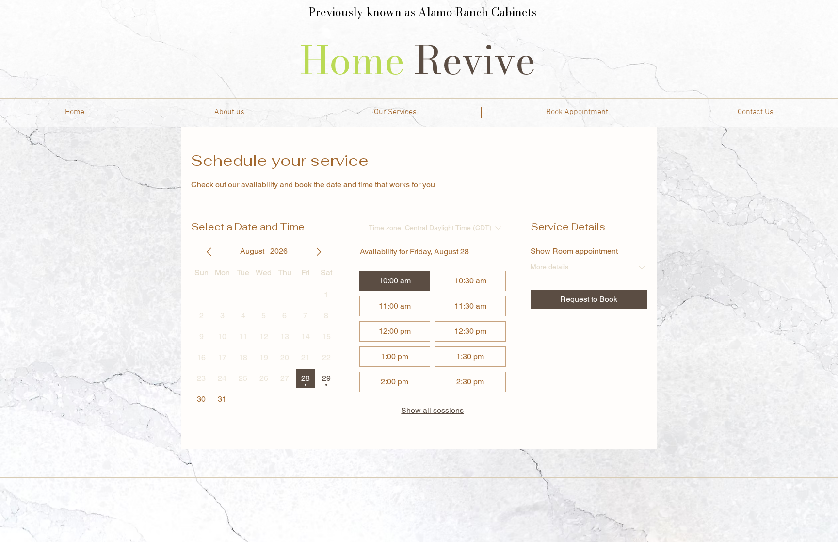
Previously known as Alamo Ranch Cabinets (422, 11)
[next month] (318, 252)
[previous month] (209, 252)
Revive (479, 60)
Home (357, 60)
